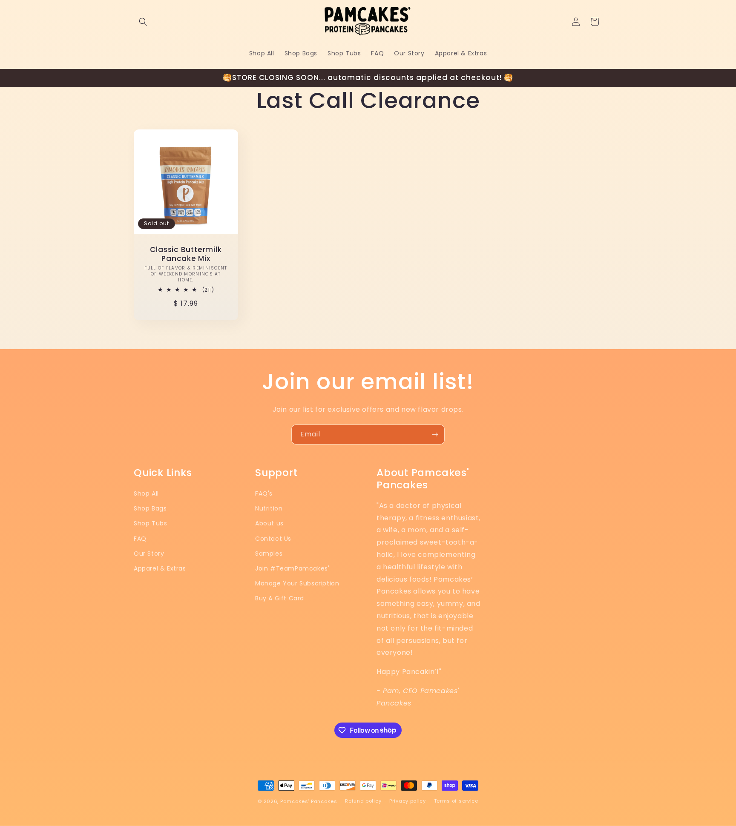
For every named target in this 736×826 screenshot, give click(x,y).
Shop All (146, 493)
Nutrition (268, 508)
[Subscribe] (435, 434)
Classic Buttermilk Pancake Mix (185, 254)
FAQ (140, 538)
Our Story (149, 553)
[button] (143, 21)
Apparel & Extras (160, 568)
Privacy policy (407, 800)
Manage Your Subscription (297, 583)
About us (269, 523)
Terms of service (456, 800)
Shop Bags (150, 508)
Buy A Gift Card (279, 598)
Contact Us (273, 538)
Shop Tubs (150, 523)
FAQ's (264, 493)
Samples (268, 553)
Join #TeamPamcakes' (292, 568)
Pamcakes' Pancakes (308, 801)
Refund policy (363, 800)
